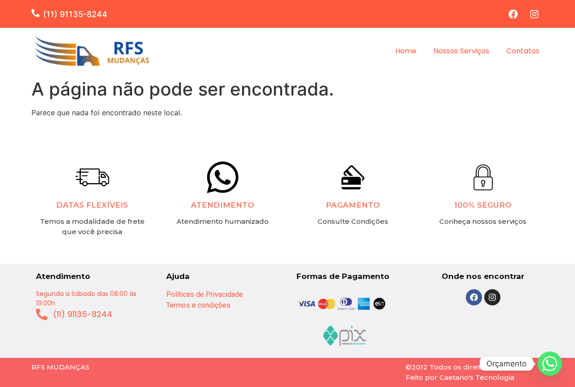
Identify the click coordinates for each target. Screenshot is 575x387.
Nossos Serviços (461, 51)
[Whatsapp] (550, 364)
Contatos (523, 51)
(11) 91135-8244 (75, 14)
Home (405, 51)
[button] (37, 13)
